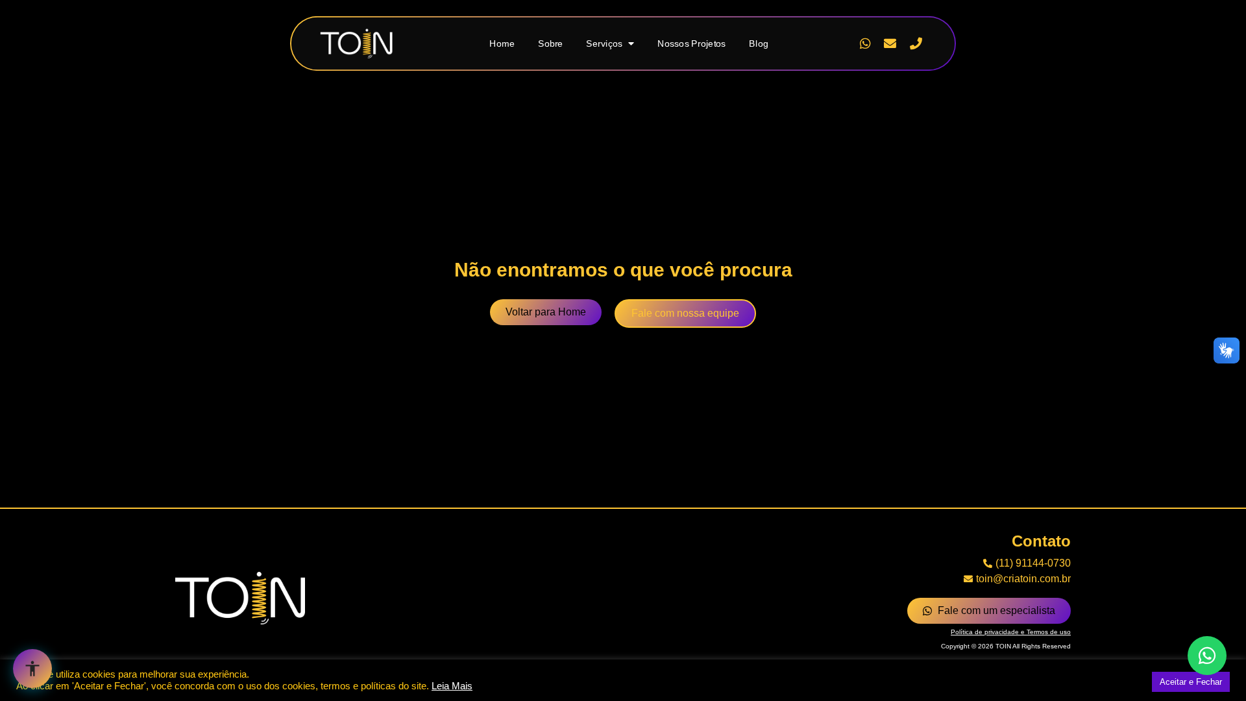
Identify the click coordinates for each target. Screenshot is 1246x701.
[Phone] (915, 43)
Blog (758, 43)
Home (502, 43)
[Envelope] (890, 43)
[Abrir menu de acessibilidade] (32, 668)
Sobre (550, 43)
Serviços (604, 43)
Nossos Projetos (691, 43)
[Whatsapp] (864, 43)
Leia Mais (452, 686)
